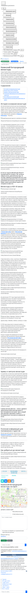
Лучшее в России (5, 61)
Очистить (10, 540)
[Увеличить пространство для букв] (22, 56)
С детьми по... (5, 585)
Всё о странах (5, 588)
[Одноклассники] (9, 481)
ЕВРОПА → (24, 471)
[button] (14, 86)
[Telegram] (12, 481)
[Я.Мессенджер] (2, 481)
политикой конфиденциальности (19, 551)
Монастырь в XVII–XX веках (11, 90)
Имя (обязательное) (17, 511)
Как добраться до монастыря (11, 97)
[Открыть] (3, 3)
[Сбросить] (2, 8)
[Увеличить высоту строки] (16, 54)
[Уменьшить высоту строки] (14, 54)
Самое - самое (5, 587)
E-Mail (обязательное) (18, 514)
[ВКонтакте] (5, 481)
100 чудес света (6, 581)
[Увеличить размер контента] (23, 50)
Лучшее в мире (14, 61)
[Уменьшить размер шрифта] (15, 52)
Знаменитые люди (7, 584)
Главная (4, 579)
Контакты (3, 571)
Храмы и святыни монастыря (11, 92)
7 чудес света (5, 582)
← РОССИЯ (4, 471)
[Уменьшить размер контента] (21, 50)
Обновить (3, 536)
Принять (14, 554)
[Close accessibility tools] (5, 8)
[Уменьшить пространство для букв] (20, 56)
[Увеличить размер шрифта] (17, 52)
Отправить (3, 540)
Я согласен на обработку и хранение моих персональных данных (13, 531)
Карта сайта (9, 571)
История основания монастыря (12, 89)
